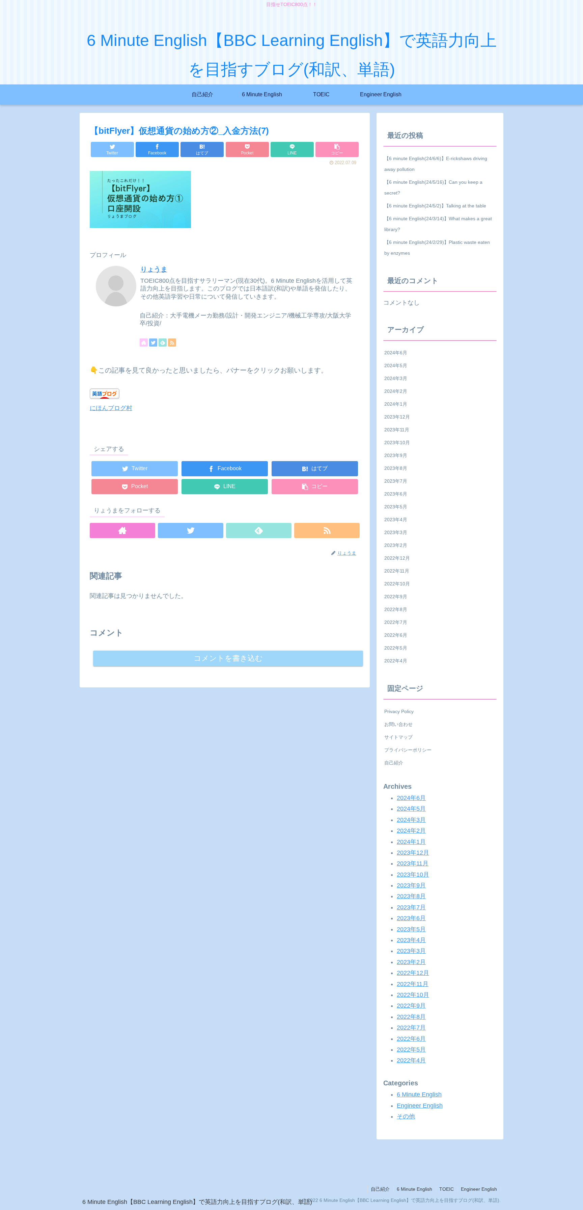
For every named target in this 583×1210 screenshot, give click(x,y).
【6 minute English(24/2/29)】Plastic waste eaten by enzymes (437, 248)
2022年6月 (395, 635)
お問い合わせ (398, 724)
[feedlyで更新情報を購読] (163, 342)
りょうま (153, 269)
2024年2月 (395, 391)
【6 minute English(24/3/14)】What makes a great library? (438, 224)
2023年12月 (397, 417)
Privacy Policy (399, 711)
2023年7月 (395, 481)
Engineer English (420, 1105)
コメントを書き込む (228, 658)
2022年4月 (395, 660)
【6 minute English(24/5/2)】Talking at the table (435, 205)
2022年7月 (395, 622)
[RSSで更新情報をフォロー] (172, 342)
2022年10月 (397, 583)
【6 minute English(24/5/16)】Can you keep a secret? (433, 187)
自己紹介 (393, 762)
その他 (406, 1116)
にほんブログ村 (111, 408)
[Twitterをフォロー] (153, 342)
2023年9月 (395, 455)
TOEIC (446, 1189)
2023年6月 (395, 494)
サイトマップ (398, 737)
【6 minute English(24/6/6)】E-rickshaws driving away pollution (435, 164)
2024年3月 (395, 378)
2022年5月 (395, 648)
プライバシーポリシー (408, 750)
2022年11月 (396, 571)
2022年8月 (395, 609)
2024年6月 (395, 352)
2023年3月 (395, 532)
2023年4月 (395, 519)
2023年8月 (395, 468)
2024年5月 (395, 365)
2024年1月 (395, 404)
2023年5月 (395, 506)
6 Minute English (419, 1094)
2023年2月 (395, 545)
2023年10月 (397, 442)
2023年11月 (396, 429)
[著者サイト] (144, 342)
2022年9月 (395, 596)
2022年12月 (397, 558)
